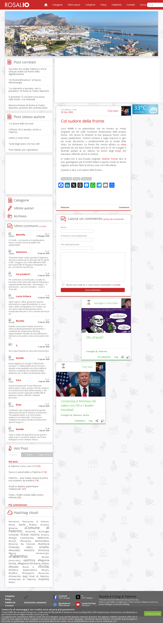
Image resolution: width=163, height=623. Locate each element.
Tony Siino (112, 110)
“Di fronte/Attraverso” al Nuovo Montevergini (25, 81)
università (44, 573)
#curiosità (66, 178)
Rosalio (14, 567)
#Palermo (86, 178)
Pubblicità (116, 4)
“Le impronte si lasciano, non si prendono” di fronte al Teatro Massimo (29, 89)
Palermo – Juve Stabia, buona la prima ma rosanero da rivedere (28, 479)
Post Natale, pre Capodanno (23, 149)
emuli (118, 150)
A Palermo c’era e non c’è (25, 466)
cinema (13, 528)
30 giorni (13, 454)
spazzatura (30, 569)
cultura (46, 534)
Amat (12, 524)
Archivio (20, 216)
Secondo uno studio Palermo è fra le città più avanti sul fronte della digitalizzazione (27, 71)
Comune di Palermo (29, 529)
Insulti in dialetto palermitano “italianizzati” (24, 487)
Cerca (143, 4)
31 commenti (104, 357)
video (12, 582)
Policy (103, 4)
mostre (30, 550)
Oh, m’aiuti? (94, 337)
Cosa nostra (30, 534)
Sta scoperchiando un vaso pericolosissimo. (29, 351)
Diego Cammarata (21, 537)
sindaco (14, 569)
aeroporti (14, 521)
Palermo (65, 207)
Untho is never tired (19, 137)
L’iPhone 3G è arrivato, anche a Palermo (25, 131)
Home (46, 5)
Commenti (124, 207)
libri (30, 547)
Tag (116, 357)
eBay (123, 144)
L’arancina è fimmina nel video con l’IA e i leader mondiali (78, 405)
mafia (45, 547)
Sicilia (86, 415)
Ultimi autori (74, 4)
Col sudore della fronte (82, 121)
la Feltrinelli (28, 544)
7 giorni (28, 454)
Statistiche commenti (35, 602)
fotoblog (108, 604)
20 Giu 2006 (67, 112)
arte (22, 524)
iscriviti (116, 284)
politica (30, 560)
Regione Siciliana (29, 563)
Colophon (90, 4)
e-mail (138, 602)
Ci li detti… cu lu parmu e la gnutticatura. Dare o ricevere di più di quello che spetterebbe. (27, 242)
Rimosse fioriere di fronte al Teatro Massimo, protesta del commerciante (28, 106)
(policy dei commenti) (113, 219)
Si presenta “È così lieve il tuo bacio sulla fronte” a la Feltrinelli (27, 98)
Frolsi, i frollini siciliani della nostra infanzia (26, 496)
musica (44, 550)
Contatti (131, 4)
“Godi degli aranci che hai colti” (24, 143)
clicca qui (78, 618)
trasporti (29, 573)
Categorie (58, 4)
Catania (45, 524)
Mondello (15, 550)
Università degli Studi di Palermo (29, 576)
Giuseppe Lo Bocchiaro (106, 303)
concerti (31, 531)
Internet (14, 544)
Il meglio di (91, 351)
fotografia (26, 541)
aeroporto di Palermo (36, 521)
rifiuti (46, 563)
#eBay (76, 178)
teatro (46, 570)
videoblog (125, 604)
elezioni (44, 538)
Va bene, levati (152, 613)
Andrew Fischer (110, 158)
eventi (13, 541)
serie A (29, 566)
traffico (14, 573)
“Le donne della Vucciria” (21, 123)
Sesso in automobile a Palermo (28, 472)
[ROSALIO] (17, 5)
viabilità (44, 579)
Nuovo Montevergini (29, 553)
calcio (33, 524)
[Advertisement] (81, 33)
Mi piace (128, 357)
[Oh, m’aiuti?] (106, 320)
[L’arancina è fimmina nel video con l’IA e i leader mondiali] (80, 384)
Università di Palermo (23, 579)
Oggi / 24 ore (45, 454)
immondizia (42, 540)
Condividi (122, 357)
